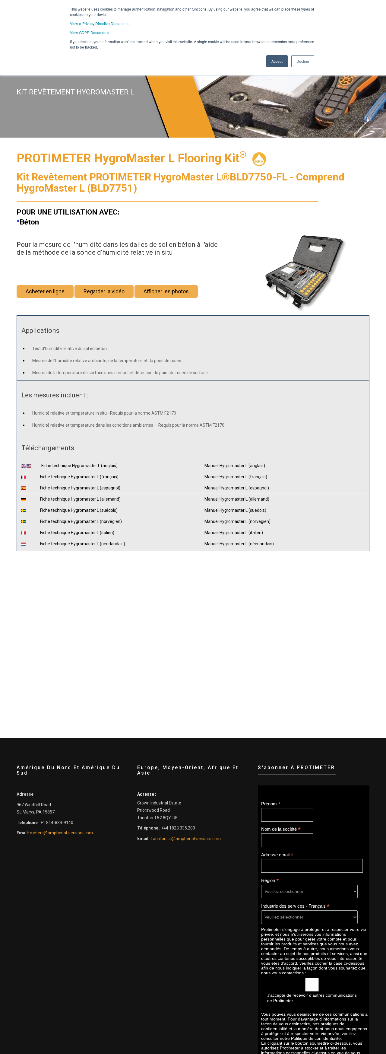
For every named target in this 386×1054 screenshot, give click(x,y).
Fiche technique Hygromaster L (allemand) (80, 499)
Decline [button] (302, 61)
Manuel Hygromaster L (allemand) (236, 499)
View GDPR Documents (89, 32)
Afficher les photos (166, 291)
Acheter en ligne (45, 291)
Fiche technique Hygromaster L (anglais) (79, 465)
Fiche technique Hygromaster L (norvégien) (81, 521)
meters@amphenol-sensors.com (61, 832)
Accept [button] (277, 61)
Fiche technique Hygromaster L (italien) (77, 532)
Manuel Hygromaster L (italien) (233, 532)
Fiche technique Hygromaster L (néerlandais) (82, 543)
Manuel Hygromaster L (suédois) (235, 510)
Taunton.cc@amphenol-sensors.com (185, 838)
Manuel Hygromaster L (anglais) (234, 465)
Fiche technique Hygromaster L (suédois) (79, 510)
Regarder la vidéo (104, 291)
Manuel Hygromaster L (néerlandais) (239, 543)
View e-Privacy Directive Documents (99, 23)
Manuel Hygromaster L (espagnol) (236, 488)
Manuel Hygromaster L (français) (235, 476)
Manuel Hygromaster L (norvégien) (237, 521)
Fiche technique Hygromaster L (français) (79, 476)
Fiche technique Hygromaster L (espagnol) (80, 488)
